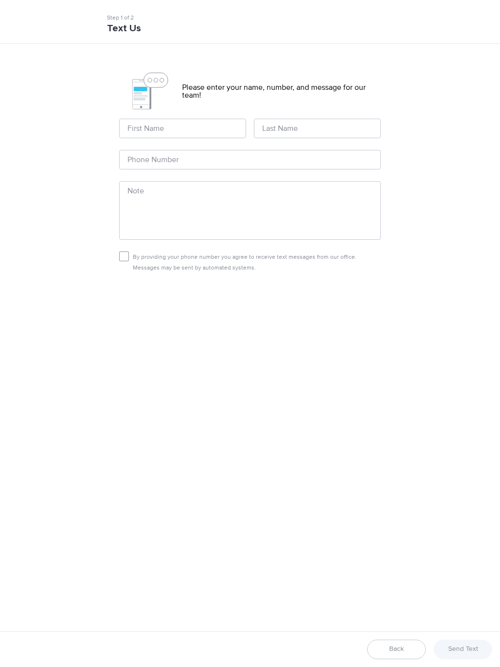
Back (396, 649)
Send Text (463, 649)
